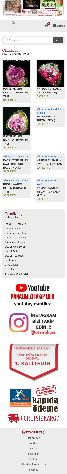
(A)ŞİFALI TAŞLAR (15, 224)
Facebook (33, 454)
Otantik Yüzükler (14, 255)
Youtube (33, 459)
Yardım (33, 443)
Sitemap (33, 469)
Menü (60, 26)
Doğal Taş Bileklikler (16, 233)
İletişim (33, 448)
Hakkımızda (33, 438)
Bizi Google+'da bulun (33, 464)
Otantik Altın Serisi (15, 246)
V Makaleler (11, 264)
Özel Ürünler (12, 260)
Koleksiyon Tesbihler (16, 242)
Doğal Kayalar (13, 228)
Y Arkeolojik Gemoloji (17, 273)
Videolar (9, 269)
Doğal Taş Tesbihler (16, 237)
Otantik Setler (12, 251)
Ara (58, 40)
